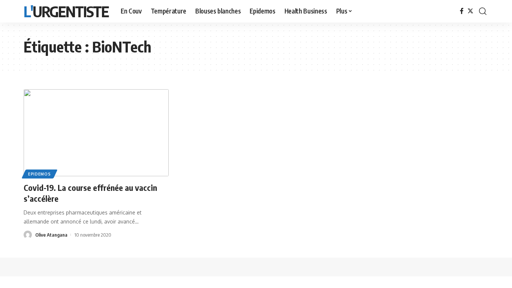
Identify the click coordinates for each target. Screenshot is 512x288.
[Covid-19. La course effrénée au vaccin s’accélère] (96, 132)
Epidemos (39, 174)
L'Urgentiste (66, 11)
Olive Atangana (51, 235)
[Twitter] (470, 11)
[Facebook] (462, 11)
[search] (483, 11)
